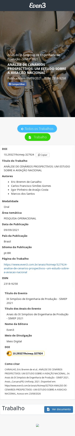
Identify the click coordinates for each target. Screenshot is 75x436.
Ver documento (61, 409)
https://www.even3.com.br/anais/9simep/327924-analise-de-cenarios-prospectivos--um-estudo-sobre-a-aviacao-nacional (36, 268)
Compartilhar (18, 84)
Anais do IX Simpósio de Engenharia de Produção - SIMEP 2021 (33, 57)
